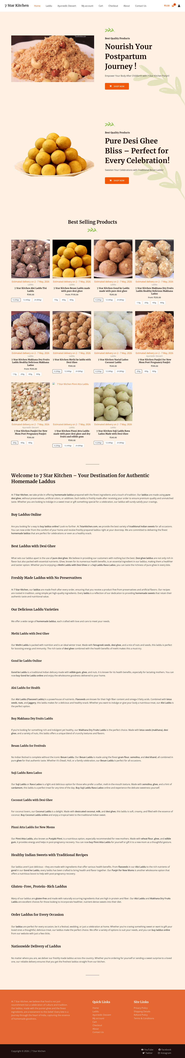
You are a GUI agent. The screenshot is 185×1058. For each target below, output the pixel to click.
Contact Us (140, 5)
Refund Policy (141, 1014)
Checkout (113, 5)
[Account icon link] (179, 6)
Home (37, 5)
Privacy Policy (141, 1007)
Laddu (49, 5)
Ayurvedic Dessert (67, 5)
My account (87, 5)
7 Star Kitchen (17, 5)
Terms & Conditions (144, 1018)
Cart (101, 5)
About (127, 5)
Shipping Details (142, 1011)
